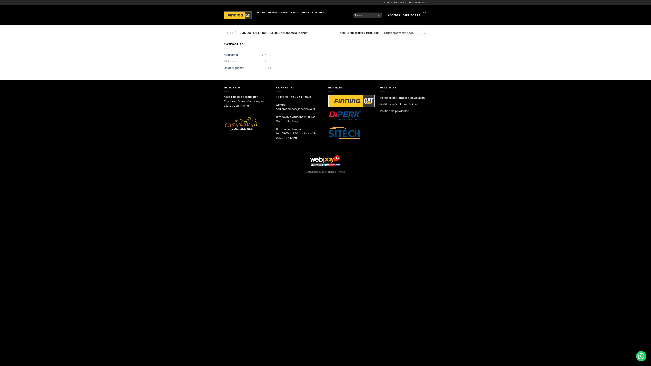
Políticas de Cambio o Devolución (402, 98)
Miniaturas (287, 12)
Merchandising (311, 12)
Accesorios (231, 55)
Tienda (272, 12)
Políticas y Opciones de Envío (399, 104)
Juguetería (266, 27)
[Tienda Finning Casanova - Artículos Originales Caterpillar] (238, 15)
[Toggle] (269, 55)
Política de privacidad (394, 111)
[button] (641, 356)
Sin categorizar (234, 68)
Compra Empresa (417, 2)
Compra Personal (394, 2)
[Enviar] (379, 15)
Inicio (261, 12)
